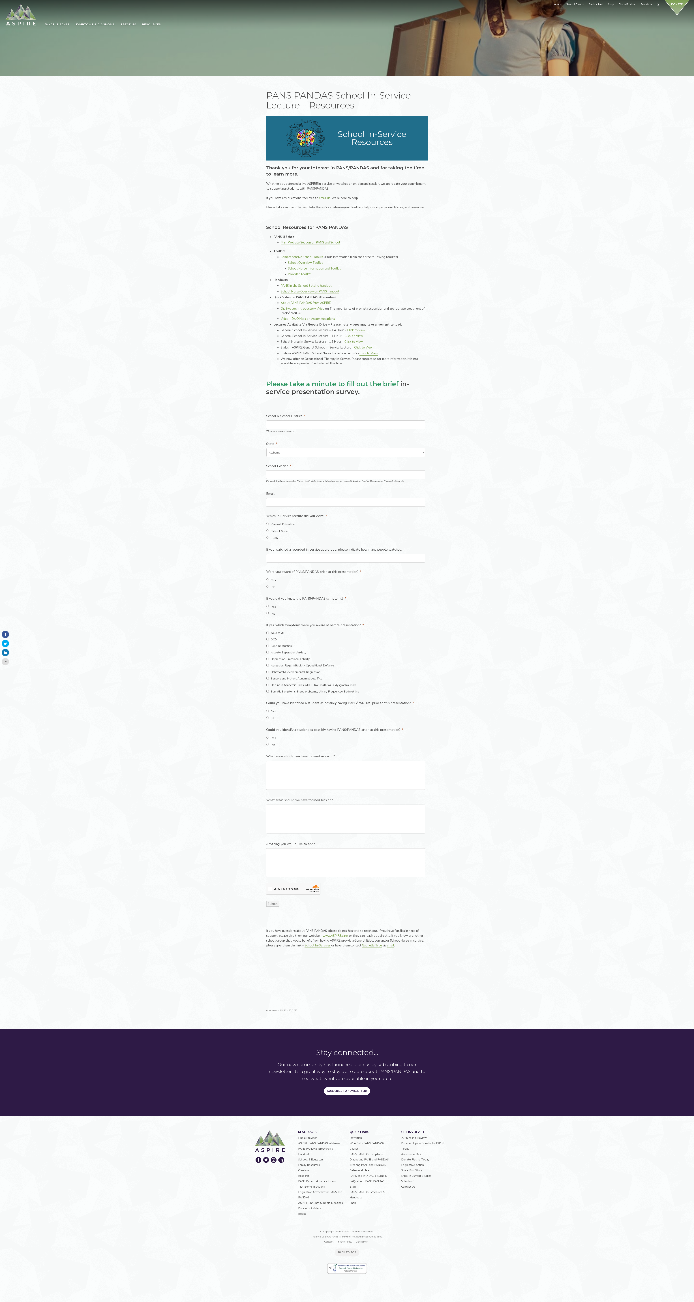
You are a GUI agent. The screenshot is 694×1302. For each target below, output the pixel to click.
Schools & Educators (311, 1159)
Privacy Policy (344, 1241)
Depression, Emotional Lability (290, 659)
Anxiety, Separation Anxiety (288, 653)
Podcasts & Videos (310, 1208)
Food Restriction (281, 646)
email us (324, 198)
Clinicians (303, 1170)
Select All (278, 633)
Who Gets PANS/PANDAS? (367, 1143)
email (390, 945)
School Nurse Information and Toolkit (314, 268)
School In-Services (318, 945)
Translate (646, 4)
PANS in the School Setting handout (306, 286)
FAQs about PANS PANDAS (367, 1181)
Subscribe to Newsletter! (347, 1091)
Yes (273, 580)
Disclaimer (362, 1241)
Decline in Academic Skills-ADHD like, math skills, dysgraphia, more (314, 685)
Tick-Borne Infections (311, 1186)
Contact (328, 1241)
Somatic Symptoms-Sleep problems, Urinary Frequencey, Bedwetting (315, 692)
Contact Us (408, 1186)
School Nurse (279, 531)
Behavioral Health (361, 1170)
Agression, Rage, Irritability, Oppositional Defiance (302, 666)
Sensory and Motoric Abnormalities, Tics (296, 679)
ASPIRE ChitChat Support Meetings (320, 1203)
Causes (354, 1149)
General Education (283, 524)
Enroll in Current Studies (416, 1176)
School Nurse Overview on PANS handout (310, 291)
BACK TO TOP (347, 1252)
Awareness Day (411, 1154)
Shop (353, 1203)
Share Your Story (411, 1170)
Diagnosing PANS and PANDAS (369, 1159)
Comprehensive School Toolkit (302, 257)
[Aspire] (20, 14)
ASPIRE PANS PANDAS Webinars (319, 1143)
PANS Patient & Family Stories (317, 1181)
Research (304, 1176)
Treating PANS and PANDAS (368, 1165)
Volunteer (407, 1181)
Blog (353, 1186)
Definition (356, 1138)
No (273, 587)
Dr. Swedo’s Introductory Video (302, 309)
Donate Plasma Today (415, 1159)
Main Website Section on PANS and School (310, 242)
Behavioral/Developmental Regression (295, 672)
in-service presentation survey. (337, 388)
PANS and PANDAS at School (368, 1176)
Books (302, 1214)
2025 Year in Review (414, 1138)
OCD (274, 640)
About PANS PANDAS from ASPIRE (306, 303)
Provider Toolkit (299, 274)
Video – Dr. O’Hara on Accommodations (308, 319)
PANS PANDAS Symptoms (366, 1154)
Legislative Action (412, 1165)
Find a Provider (307, 1138)
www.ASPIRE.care (335, 936)
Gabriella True (372, 945)
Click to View (356, 330)
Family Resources (309, 1165)
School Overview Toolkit (305, 263)
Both (274, 538)
